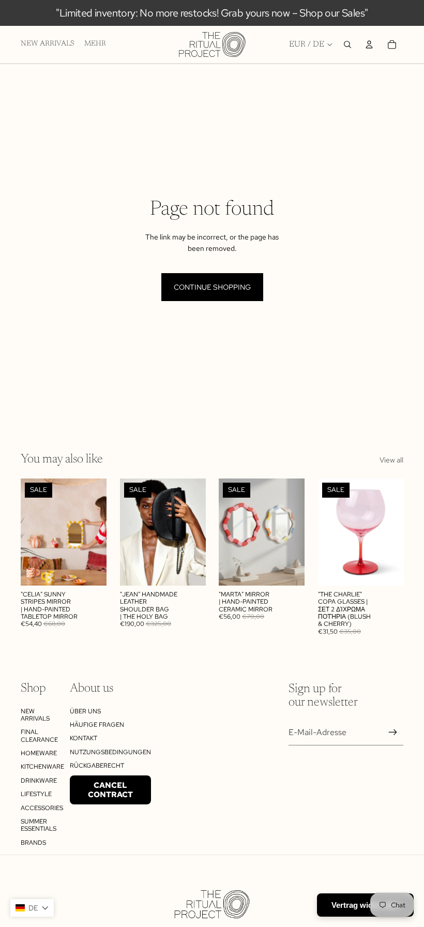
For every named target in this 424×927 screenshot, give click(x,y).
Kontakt (83, 738)
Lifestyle (36, 794)
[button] (32, 908)
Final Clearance (39, 735)
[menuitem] (95, 44)
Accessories (42, 808)
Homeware (39, 753)
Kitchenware (42, 766)
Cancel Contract (110, 790)
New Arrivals (35, 715)
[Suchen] (347, 44)
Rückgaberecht (97, 765)
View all (391, 460)
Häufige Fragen (97, 725)
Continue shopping (212, 287)
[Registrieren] (393, 732)
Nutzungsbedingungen (110, 752)
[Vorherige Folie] (32, 532)
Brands (33, 843)
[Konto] (369, 44)
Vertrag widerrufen (365, 905)
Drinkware (39, 780)
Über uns (85, 711)
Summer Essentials (38, 825)
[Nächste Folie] (95, 532)
